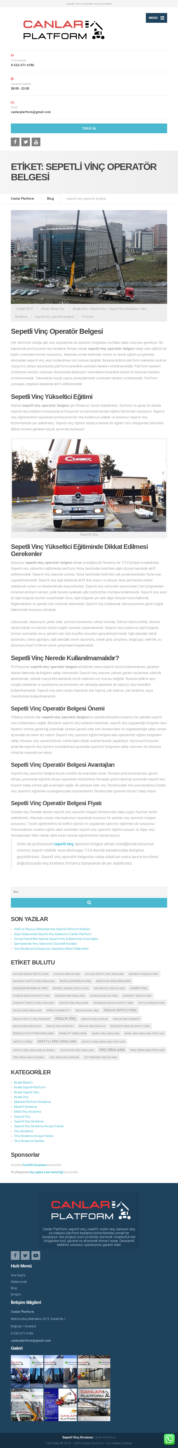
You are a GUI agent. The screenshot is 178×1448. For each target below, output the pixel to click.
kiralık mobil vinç (87, 1010)
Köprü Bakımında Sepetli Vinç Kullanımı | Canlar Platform (53, 934)
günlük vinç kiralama (73, 1003)
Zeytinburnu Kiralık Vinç (100, 1057)
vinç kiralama (112, 1050)
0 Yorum (88, 316)
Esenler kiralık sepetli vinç (31, 995)
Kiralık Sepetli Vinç (26, 1092)
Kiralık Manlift (58, 1010)
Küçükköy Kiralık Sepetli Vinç (130, 1026)
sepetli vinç (22, 1041)
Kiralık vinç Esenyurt (60, 1026)
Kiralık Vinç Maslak (92, 1026)
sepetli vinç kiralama (57, 1041)
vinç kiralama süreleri (64, 1057)
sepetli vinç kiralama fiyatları (103, 1041)
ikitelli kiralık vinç (151, 1002)
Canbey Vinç (138, 988)
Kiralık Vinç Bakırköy (126, 1019)
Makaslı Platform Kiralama (33, 1033)
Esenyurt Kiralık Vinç (137, 995)
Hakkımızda (19, 1281)
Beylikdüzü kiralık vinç (109, 988)
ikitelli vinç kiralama (27, 1010)
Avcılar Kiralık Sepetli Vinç (31, 974)
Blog (14, 1288)
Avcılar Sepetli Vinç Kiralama (104, 974)
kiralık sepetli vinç (120, 1010)
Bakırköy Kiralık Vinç (143, 974)
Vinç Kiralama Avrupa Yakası (33, 1136)
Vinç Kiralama (23, 1131)
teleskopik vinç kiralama (77, 1050)
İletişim (16, 1294)
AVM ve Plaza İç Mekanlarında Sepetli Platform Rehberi (52, 929)
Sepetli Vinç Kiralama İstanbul (34, 1050)
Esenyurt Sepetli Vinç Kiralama (33, 1003)
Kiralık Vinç (80, 309)
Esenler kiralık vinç (104, 995)
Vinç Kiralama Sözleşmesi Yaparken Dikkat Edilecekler (51, 948)
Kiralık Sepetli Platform (30, 1087)
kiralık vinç (65, 1019)
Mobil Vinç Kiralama (106, 1033)
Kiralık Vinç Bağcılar (27, 1026)
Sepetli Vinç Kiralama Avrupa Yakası (39, 1126)
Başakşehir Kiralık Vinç (30, 988)
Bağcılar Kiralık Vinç (75, 981)
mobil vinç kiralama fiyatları (144, 1033)
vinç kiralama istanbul (28, 1057)
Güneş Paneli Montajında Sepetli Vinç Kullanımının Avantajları (56, 939)
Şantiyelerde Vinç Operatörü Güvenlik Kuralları (45, 943)
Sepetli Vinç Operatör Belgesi (57, 331)
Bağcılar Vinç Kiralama (113, 981)
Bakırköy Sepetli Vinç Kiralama (34, 981)
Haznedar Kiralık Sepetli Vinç (113, 1003)
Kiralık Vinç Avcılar (94, 1019)
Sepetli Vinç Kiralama (123, 309)
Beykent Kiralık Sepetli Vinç (71, 988)
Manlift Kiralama (73, 1033)
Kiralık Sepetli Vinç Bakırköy (31, 1019)
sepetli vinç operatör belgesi (54, 316)
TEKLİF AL (89, 128)
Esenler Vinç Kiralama (70, 995)
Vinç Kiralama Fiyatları (147, 1050)
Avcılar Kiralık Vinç (67, 974)
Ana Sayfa (18, 1275)
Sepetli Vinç (98, 309)
